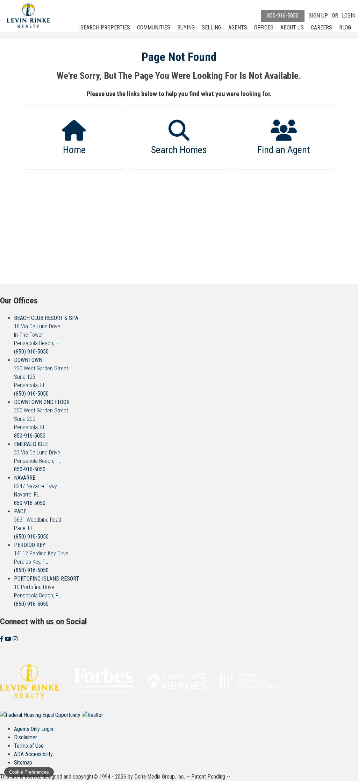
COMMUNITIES (153, 27)
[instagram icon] (15, 639)
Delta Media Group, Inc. (159, 776)
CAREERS (321, 27)
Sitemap (23, 762)
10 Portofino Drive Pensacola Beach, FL (46, 587)
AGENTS (237, 27)
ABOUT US (292, 27)
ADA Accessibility (33, 754)
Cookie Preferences (29, 772)
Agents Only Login (33, 729)
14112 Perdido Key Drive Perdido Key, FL (41, 553)
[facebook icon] (2, 639)
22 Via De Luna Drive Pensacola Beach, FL (37, 452)
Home (74, 150)
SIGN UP (318, 15)
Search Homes (179, 150)
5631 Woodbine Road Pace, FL (37, 520)
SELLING (211, 27)
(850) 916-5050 (31, 351)
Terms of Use (29, 745)
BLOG (345, 27)
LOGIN (349, 15)
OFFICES (263, 27)
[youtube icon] (9, 639)
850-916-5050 (283, 15)
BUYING (186, 27)
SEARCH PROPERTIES (105, 27)
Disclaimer (25, 737)
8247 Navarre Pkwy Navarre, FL (35, 486)
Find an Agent (283, 150)
